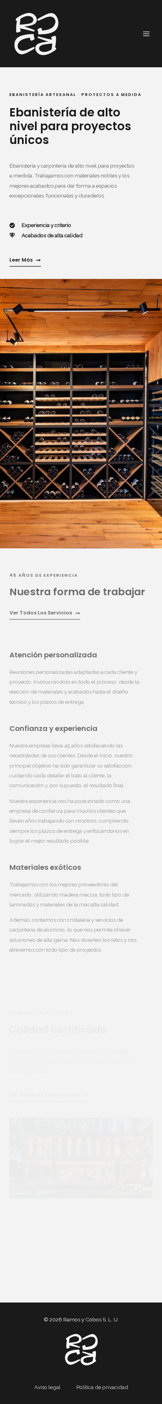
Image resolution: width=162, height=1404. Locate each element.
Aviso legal (47, 1387)
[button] (18, 1158)
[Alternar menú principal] (146, 34)
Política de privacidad (102, 1387)
